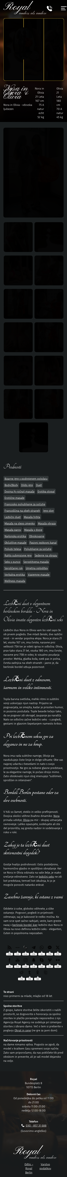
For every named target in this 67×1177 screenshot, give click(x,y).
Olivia (26, 820)
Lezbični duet (12, 517)
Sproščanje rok (13, 568)
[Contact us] (49, 10)
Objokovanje (36, 536)
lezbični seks (46, 876)
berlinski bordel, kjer (25, 925)
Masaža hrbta (32, 517)
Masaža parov (12, 529)
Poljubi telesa (12, 549)
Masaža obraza (47, 523)
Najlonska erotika (15, 536)
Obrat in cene (22, 1030)
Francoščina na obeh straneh (22, 510)
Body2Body (11, 485)
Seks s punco (12, 561)
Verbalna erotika (14, 574)
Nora (56, 816)
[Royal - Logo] (25, 13)
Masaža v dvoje (33, 529)
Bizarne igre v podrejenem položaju (26, 478)
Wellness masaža (14, 581)
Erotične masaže (14, 498)
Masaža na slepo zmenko (19, 523)
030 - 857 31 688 (36, 1125)
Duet (39, 485)
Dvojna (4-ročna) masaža (19, 491)
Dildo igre (27, 485)
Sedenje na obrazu (46, 555)
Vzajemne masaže (38, 574)
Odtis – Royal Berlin (28, 1168)
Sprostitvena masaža (36, 561)
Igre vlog (48, 510)
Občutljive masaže (15, 542)
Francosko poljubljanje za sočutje (24, 504)
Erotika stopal (46, 491)
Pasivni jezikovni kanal (43, 542)
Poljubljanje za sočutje (37, 549)
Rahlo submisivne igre (18, 555)
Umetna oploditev (37, 568)
